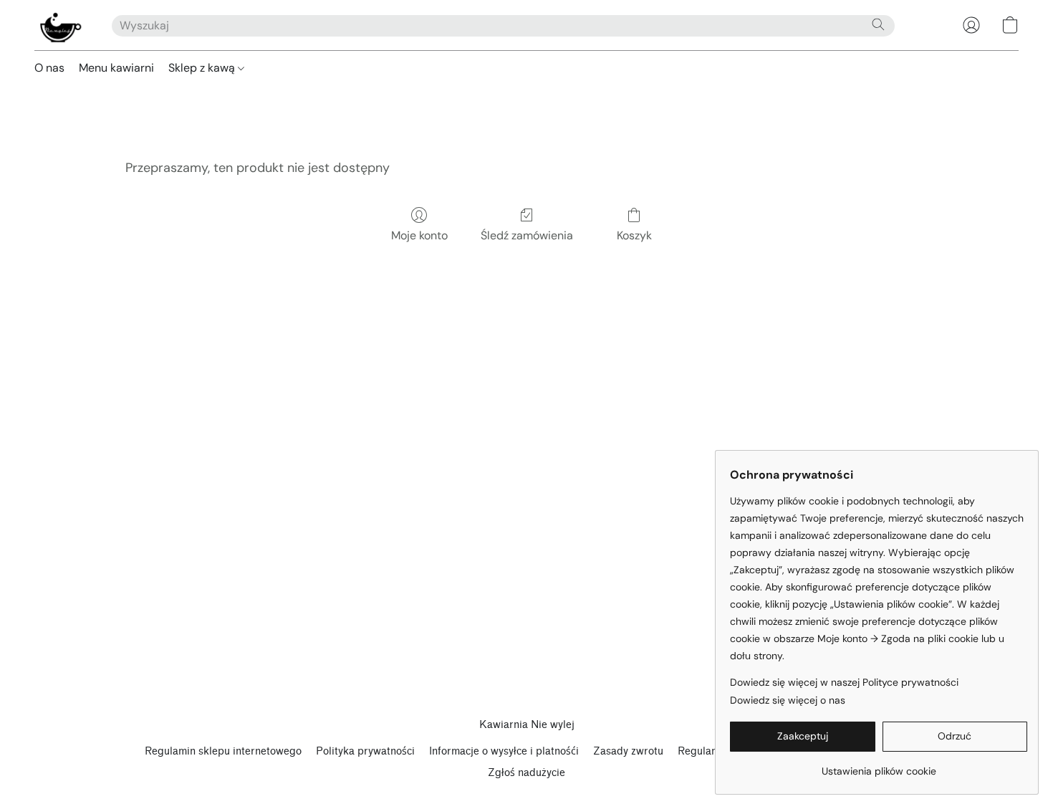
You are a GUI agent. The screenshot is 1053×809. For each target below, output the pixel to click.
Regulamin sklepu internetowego (223, 751)
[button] (58, 25)
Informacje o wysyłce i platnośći (504, 751)
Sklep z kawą (203, 67)
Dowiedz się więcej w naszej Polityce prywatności (844, 682)
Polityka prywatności (365, 751)
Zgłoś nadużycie (526, 773)
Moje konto (419, 235)
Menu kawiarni (116, 67)
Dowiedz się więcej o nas (787, 700)
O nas (49, 67)
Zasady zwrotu (628, 751)
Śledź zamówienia (527, 235)
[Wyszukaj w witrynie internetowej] (878, 24)
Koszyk (634, 235)
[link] (878, 766)
